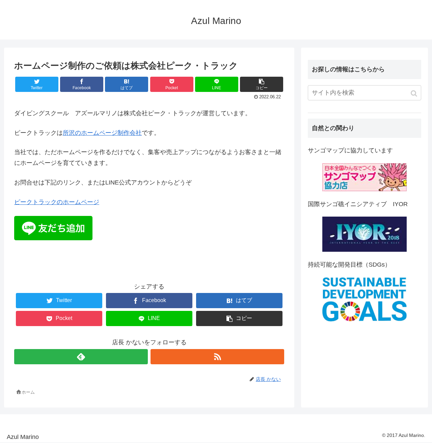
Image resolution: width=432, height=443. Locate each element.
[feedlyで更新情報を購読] (81, 356)
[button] (414, 93)
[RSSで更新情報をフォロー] (217, 356)
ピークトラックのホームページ (56, 202)
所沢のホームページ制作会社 (102, 132)
